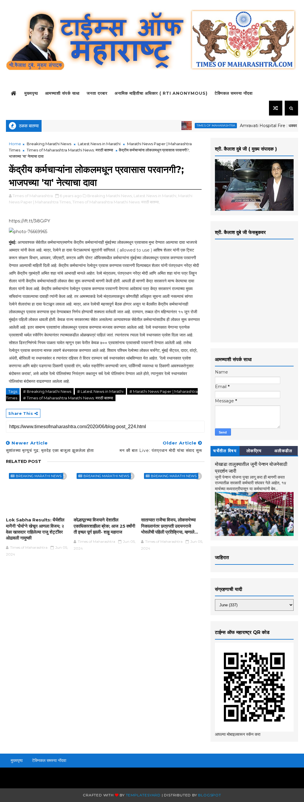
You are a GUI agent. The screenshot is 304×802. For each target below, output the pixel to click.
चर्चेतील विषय (225, 450)
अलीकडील (283, 450)
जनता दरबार (97, 93)
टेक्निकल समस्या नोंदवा (234, 93)
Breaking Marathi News (49, 143)
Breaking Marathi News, (110, 195)
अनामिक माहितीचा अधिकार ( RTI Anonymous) (161, 93)
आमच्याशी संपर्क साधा (62, 93)
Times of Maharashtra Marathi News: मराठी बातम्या (70, 150)
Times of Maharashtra (204, 125)
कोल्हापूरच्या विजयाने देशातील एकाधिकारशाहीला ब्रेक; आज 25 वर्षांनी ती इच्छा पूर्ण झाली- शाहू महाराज (104, 526)
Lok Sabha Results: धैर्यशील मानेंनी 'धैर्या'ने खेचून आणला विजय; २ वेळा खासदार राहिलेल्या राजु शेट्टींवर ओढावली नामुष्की (35, 529)
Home (15, 143)
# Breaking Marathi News (47, 391)
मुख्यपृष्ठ (31, 93)
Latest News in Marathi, (155, 195)
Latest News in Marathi (99, 143)
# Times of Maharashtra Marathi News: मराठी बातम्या (68, 398)
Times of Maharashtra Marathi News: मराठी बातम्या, (116, 202)
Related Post (23, 461)
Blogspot (209, 795)
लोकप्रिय (254, 450)
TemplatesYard (143, 795)
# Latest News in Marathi (100, 391)
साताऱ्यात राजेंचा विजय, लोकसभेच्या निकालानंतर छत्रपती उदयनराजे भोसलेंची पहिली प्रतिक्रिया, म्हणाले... (169, 526)
